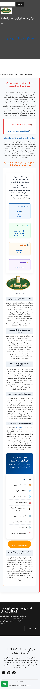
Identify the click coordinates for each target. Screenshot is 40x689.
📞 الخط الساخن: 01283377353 (19, 131)
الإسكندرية (21, 231)
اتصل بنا (25, 479)
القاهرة (19, 211)
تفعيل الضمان (23, 527)
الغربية (22, 233)
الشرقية (17, 233)
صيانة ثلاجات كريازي (21, 490)
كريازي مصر (20, 681)
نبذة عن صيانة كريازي (20, 515)
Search (20, 4)
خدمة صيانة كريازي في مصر (18, 533)
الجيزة (19, 214)
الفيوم (22, 267)
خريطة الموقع (29, 74)
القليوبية (19, 216)
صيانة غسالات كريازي (20, 485)
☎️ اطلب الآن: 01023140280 (22, 124)
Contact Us (32, 629)
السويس (19, 252)
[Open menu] (2, 23)
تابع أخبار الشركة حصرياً (20, 521)
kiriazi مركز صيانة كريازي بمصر (18, 18)
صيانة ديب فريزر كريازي (19, 496)
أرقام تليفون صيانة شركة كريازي (17, 509)
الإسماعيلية (19, 250)
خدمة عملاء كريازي (21, 502)
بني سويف (17, 267)
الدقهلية (16, 235)
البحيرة (15, 231)
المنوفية (22, 235)
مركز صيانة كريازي (20, 38)
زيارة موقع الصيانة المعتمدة (19, 545)
